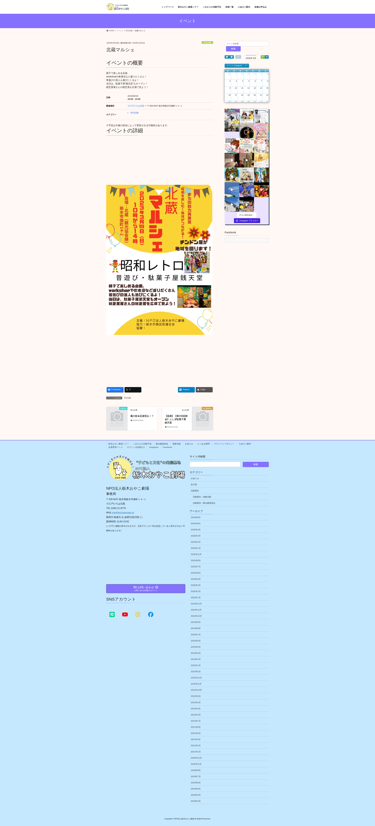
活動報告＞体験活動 (202, 497)
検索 (233, 48)
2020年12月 (196, 758)
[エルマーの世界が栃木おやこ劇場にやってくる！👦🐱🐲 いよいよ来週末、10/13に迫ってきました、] (232, 175)
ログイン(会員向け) (136, 447)
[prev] (227, 57)
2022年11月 (196, 684)
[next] (231, 57)
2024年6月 (196, 641)
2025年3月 (196, 585)
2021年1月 (196, 752)
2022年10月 (196, 690)
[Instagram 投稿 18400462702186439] (261, 145)
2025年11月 (196, 554)
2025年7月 (196, 566)
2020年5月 (196, 789)
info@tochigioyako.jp (123, 512)
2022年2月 (196, 715)
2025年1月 (196, 597)
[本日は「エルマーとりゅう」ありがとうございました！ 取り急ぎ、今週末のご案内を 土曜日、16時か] (232, 160)
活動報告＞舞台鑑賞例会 (204, 503)
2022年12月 (196, 678)
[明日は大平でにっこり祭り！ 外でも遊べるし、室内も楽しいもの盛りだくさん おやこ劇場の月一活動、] (261, 130)
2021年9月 (196, 727)
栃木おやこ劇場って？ (118, 444)
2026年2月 (196, 542)
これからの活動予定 (142, 444)
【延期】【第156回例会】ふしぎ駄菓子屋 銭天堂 (176, 419)
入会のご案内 (245, 444)
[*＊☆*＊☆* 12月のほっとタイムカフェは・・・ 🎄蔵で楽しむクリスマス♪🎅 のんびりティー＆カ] (246, 145)
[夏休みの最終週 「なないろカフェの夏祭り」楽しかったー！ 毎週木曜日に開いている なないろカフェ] (232, 204)
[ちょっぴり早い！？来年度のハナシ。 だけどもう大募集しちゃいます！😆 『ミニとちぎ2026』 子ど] (232, 145)
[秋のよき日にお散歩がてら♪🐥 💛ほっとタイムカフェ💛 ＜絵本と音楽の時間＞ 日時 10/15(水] (261, 160)
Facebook (167, 447)
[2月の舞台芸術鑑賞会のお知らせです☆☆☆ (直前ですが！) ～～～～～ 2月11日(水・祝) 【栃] (232, 116)
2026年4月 (196, 529)
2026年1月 (196, 548)
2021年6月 (196, 733)
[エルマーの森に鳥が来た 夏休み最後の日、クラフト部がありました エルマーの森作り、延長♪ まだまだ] (261, 189)
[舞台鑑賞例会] (202, 413)
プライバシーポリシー (224, 444)
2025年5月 (196, 573)
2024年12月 (196, 603)
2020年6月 (196, 782)
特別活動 (207, 42)
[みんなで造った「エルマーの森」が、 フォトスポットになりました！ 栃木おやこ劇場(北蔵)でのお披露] (246, 160)
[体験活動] (116, 413)
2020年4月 (196, 795)
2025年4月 (196, 579)
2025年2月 (196, 591)
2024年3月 (196, 653)
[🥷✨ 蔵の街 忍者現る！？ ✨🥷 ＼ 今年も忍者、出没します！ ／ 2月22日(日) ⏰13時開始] (261, 116)
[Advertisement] (159, 159)
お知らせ (189, 444)
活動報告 (195, 491)
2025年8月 (196, 560)
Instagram (153, 447)
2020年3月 (196, 801)
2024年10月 (196, 616)
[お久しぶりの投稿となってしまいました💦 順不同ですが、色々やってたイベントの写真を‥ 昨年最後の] (246, 130)
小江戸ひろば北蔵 (136, 106)
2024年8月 (196, 628)
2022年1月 (196, 721)
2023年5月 (196, 671)
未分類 (194, 484)
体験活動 (176, 444)
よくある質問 (203, 444)
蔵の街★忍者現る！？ (142, 416)
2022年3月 (196, 708)
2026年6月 (196, 523)
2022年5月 (196, 696)
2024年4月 (196, 647)
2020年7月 (196, 776)
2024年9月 (196, 622)
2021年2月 (196, 745)
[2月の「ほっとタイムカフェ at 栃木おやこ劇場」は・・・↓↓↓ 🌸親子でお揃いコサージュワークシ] (246, 116)
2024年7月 (196, 634)
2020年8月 (196, 770)
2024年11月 (196, 610)
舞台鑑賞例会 (162, 444)
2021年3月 (196, 739)
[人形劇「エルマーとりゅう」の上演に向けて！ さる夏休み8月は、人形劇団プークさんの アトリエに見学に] (232, 189)
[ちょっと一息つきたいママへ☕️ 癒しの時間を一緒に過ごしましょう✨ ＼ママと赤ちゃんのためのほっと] (246, 175)
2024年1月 (196, 665)
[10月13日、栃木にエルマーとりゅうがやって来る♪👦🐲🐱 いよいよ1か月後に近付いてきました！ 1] (246, 189)
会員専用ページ (115, 447)
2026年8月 (196, 517)
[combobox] (237, 66)
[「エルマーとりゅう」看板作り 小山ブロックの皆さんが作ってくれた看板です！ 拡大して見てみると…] (261, 175)
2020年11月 (196, 764)
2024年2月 (196, 659)
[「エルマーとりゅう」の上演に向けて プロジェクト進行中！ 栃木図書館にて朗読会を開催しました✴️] (246, 204)
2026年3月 (196, 536)
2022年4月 (196, 702)
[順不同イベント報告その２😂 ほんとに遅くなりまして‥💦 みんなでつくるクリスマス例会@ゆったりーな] (232, 130)
